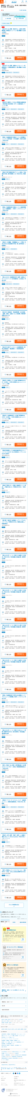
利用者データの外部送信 (18, 1084)
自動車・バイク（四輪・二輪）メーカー (9, 1042)
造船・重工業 (4, 1046)
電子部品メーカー (5, 1037)
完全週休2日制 (19, 1056)
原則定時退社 (15, 1058)
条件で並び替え (23, 10)
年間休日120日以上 (15, 1051)
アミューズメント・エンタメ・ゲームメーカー (10, 1038)
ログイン (5, 2)
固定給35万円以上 (12, 1064)
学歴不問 (16, 1053)
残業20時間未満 (5, 1009)
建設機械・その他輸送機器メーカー (8, 1043)
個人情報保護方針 (9, 1090)
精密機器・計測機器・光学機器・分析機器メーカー (11, 1040)
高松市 (3, 1019)
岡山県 (9, 1029)
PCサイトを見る (4, 1084)
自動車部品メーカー (20, 1042)
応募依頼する (20, 58)
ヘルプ (2, 1076)
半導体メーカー (12, 1037)
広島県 (12, 1029)
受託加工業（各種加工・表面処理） (8, 1045)
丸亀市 (6, 1019)
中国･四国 (15, 1067)
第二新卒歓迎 (4, 1051)
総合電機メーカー (18, 1045)
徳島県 (19, 1029)
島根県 (6, 1029)
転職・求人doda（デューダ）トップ (7, 1067)
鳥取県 (3, 1029)
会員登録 (2, 2)
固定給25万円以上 (5, 1064)
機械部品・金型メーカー (7, 1001)
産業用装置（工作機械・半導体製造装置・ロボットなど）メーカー (14, 1034)
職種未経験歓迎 (4, 1058)
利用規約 (15, 1078)
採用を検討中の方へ (18, 1083)
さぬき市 (20, 1019)
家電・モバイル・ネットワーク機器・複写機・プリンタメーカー (13, 1035)
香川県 (3, 1005)
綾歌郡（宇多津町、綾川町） (7, 1022)
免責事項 (3, 1080)
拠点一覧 (3, 1078)
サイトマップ (3, 1083)
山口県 (16, 1029)
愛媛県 (22, 1029)
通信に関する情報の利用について (20, 1081)
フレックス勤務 (22, 1051)
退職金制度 (14, 1056)
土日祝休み (10, 1058)
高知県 (25, 1029)
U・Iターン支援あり (5, 1059)
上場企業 (3, 1056)
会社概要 (15, 1076)
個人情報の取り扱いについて (12, 1089)
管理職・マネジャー (5, 1053)
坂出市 (9, 1019)
